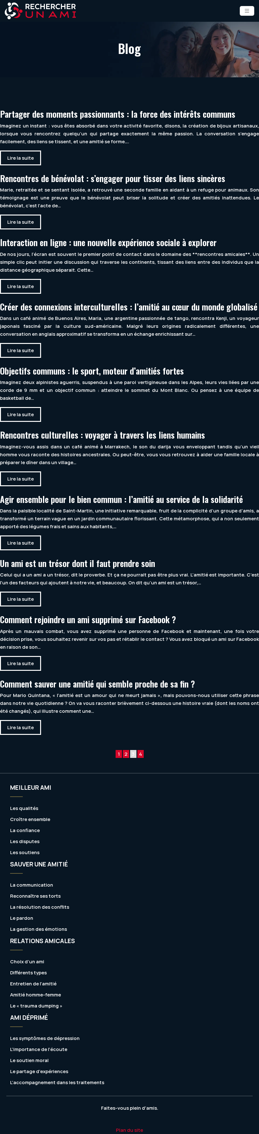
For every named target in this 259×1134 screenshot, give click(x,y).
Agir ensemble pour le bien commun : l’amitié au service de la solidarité (121, 499)
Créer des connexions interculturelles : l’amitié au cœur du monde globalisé (128, 306)
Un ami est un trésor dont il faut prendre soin (77, 563)
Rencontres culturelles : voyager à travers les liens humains (102, 434)
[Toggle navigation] (247, 11)
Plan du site (129, 1130)
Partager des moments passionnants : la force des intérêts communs (117, 114)
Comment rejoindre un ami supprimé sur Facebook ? (88, 619)
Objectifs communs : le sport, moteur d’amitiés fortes (92, 370)
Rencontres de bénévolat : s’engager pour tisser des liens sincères (112, 178)
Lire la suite (20, 158)
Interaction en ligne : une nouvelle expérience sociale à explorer (108, 242)
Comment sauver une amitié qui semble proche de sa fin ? (97, 683)
